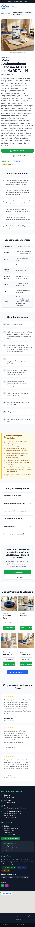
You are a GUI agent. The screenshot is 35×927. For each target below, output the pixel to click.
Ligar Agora (19, 577)
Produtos (8, 13)
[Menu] (32, 7)
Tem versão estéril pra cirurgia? (13, 534)
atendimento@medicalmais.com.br (15, 808)
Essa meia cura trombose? (12, 495)
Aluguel (18, 916)
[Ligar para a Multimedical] (31, 917)
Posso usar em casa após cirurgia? (14, 503)
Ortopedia (4, 57)
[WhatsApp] (2, 885)
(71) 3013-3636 (9, 797)
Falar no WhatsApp (18, 572)
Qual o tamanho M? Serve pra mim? (14, 511)
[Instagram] (6, 885)
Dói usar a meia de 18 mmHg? (13, 518)
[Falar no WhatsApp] (31, 923)
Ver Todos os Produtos (16, 672)
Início (2, 13)
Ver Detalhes (9, 623)
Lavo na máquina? (9, 526)
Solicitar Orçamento (19, 150)
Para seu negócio (26, 916)
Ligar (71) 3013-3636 (18, 156)
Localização (17, 919)
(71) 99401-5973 (9, 802)
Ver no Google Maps (11, 838)
